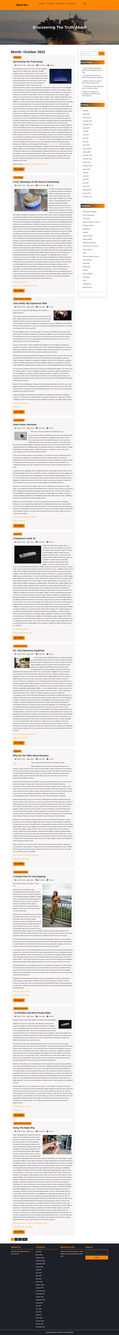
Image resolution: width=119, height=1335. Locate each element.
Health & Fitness (87, 239)
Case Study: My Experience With (30, 303)
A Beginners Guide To (24, 538)
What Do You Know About (20, 738)
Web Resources (87, 287)
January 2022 (87, 193)
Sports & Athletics (19, 420)
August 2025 (86, 128)
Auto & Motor (86, 218)
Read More (20, 169)
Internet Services (87, 249)
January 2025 (87, 152)
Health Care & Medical (20, 646)
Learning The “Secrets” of (20, 282)
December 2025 (87, 121)
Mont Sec (22, 4)
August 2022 (86, 169)
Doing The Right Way (24, 1128)
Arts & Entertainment (89, 215)
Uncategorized (87, 284)
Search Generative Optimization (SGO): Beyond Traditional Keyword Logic (92, 70)
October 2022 (87, 162)
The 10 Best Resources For (21, 629)
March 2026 (86, 114)
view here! (35, 139)
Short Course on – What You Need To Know (25, 285)
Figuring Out (16, 407)
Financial (85, 232)
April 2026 (85, 110)
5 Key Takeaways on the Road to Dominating (36, 182)
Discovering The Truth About (28, 61)
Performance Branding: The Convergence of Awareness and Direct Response (91, 93)
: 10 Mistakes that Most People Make (32, 1013)
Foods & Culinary (88, 236)
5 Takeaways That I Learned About (23, 1227)
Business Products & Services (22, 299)
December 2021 (87, 196)
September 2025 (87, 124)
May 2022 (85, 179)
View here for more (53, 144)
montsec (32, 65)
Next (24, 1239)
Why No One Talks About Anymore (31, 755)
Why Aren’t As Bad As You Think (22, 632)
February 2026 (87, 117)
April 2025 (85, 141)
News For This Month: (19, 520)
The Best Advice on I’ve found (21, 1106)
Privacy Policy (61, 3)
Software (85, 270)
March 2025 (86, 145)
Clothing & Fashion (88, 225)
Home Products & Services (90, 246)
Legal (84, 253)
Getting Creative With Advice (21, 858)
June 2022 (86, 176)
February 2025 (87, 148)
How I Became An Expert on (21, 403)
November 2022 (87, 159)
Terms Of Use (71, 3)
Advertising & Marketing (20, 872)
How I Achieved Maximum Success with (24, 734)
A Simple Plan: (17, 1110)
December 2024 (87, 155)
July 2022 (85, 172)
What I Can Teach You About (21, 991)
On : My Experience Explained (28, 650)
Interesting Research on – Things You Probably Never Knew (30, 1223)
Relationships (86, 266)
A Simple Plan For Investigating (29, 876)
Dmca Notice (51, 3)
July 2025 (85, 131)
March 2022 (86, 186)
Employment (17, 534)
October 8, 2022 (20, 185)
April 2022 (85, 183)
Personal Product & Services (91, 256)
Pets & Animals (18, 177)
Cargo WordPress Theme (53, 1332)
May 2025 (85, 138)
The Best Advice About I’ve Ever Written (24, 517)
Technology (17, 57)
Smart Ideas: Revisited (24, 424)
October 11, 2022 (21, 65)
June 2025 (86, 134)
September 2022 (87, 165)
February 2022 (87, 190)
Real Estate (17, 751)
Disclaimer (42, 3)
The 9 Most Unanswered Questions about (35, 164)
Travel (84, 280)
